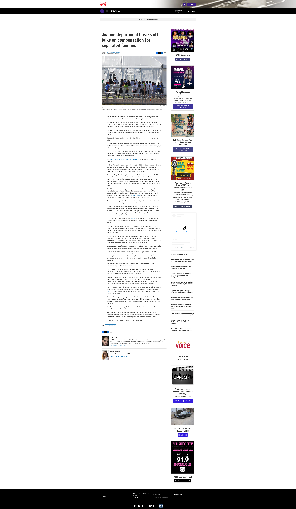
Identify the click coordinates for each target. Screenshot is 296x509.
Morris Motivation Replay (183, 93)
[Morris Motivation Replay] (182, 77)
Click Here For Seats (182, 59)
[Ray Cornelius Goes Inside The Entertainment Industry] (182, 375)
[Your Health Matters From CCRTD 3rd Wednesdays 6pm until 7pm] (182, 168)
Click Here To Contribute (183, 481)
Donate (191, 4)
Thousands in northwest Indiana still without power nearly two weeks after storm (181, 306)
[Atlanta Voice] (182, 344)
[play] (102, 11)
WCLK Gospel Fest (183, 55)
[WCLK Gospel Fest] (182, 40)
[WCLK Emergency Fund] (182, 457)
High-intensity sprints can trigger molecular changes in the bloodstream (181, 291)
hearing (133, 218)
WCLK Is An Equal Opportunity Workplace (140, 498)
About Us (181, 16)
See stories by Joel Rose (118, 346)
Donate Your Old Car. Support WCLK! (182, 430)
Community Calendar (124, 16)
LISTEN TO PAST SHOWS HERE (183, 401)
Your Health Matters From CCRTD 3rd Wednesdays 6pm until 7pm (183, 186)
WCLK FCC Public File (179, 494)
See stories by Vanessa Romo (119, 356)
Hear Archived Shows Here (182, 206)
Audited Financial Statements (160, 497)
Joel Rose (109, 52)
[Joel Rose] (105, 341)
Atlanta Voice (182, 357)
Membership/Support (147, 16)
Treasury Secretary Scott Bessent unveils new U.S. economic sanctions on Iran (182, 260)
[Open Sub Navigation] (115, 16)
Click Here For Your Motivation (183, 106)
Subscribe (173, 16)
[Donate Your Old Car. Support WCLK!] (182, 416)
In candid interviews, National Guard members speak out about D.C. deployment (181, 275)
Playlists (111, 16)
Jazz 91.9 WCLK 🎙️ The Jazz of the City (182, 247)
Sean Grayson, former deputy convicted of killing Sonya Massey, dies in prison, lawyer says (182, 283)
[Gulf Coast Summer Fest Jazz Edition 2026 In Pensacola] (182, 125)
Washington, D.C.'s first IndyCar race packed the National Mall (181, 267)
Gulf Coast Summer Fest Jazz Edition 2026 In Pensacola (182, 142)
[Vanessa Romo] (105, 355)
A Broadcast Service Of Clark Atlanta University (142, 494)
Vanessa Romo (116, 52)
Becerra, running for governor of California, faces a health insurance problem (181, 321)
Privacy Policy (156, 494)
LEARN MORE (182, 435)
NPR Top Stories (111, 325)
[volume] (106, 11)
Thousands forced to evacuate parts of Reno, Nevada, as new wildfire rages (182, 298)
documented (111, 291)
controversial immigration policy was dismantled (124, 159)
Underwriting (162, 16)
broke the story (135, 195)
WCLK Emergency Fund (183, 477)
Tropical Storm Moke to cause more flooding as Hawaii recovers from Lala (181, 329)
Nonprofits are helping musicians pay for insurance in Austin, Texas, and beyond (182, 314)
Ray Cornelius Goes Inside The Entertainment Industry (183, 391)
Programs (103, 16)
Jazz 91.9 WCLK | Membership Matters (148, 19)
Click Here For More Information (182, 149)
